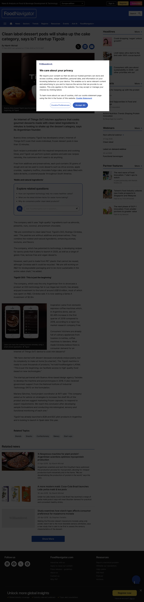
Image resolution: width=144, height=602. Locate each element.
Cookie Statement (84, 98)
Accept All (80, 105)
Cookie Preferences (60, 105)
